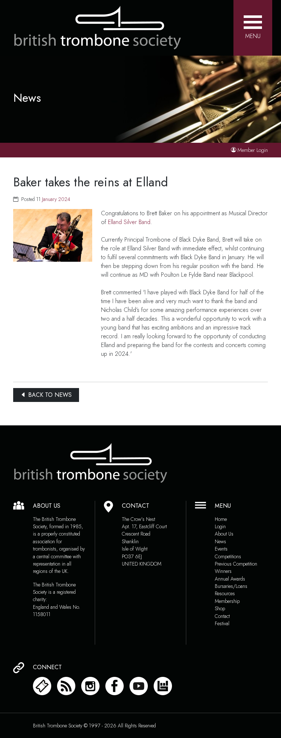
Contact (222, 616)
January (49, 199)
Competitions (228, 556)
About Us (224, 533)
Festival (222, 623)
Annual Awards (230, 578)
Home (221, 519)
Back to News (49, 395)
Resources (225, 593)
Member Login (252, 150)
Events (221, 548)
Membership (227, 601)
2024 (64, 199)
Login (220, 526)
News (220, 541)
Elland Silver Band (129, 222)
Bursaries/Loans (231, 586)
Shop (220, 608)
